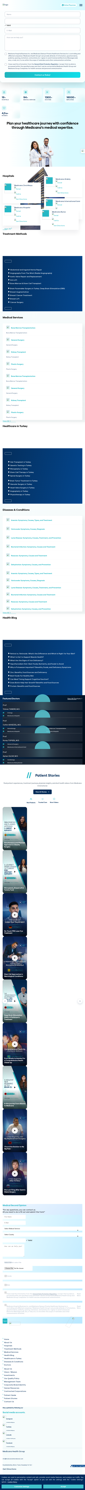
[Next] (80, 1001)
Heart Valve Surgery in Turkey (22, 488)
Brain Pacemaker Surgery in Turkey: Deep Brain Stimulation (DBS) (37, 288)
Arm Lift (13, 280)
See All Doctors (74, 698)
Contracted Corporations (15, 1391)
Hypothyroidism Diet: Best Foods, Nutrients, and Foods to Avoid (37, 664)
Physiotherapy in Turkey (20, 494)
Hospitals (8, 1346)
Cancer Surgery (16, 302)
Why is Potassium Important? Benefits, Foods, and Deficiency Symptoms (40, 667)
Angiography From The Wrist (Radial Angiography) (31, 273)
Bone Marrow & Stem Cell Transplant (25, 283)
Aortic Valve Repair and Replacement (26, 276)
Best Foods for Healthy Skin (22, 676)
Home (6, 1339)
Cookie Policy (12, 1482)
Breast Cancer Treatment (21, 295)
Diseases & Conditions (13, 1362)
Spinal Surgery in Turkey (20, 476)
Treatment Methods (12, 1349)
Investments (9, 1375)
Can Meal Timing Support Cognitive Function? (29, 679)
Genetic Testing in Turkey (21, 465)
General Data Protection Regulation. (46, 64)
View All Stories (41, 792)
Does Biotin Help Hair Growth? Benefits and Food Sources (34, 682)
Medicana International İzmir (68, 201)
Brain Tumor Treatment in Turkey (24, 481)
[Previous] (5, 1001)
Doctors (7, 1365)
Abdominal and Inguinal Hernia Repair (26, 270)
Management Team (12, 1381)
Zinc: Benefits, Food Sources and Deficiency (28, 672)
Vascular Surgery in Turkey (21, 484)
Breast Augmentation (19, 292)
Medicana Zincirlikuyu (23, 185)
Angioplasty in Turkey (19, 491)
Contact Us (9, 1401)
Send (5, 1321)
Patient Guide (10, 1395)
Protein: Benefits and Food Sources (25, 686)
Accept (63, 1486)
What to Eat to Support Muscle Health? (27, 657)
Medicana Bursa (59, 212)
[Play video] (15, 828)
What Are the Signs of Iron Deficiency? (26, 660)
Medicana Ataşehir (22, 207)
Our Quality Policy (11, 1378)
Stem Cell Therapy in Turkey (22, 472)
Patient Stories (10, 1398)
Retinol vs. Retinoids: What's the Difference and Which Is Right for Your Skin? (42, 653)
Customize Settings (21, 1486)
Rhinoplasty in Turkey (19, 469)
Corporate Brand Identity (15, 1385)
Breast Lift (14, 299)
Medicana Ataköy (63, 179)
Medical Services (11, 1352)
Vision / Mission (10, 1372)
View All (7, 229)
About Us (8, 1342)
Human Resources (11, 1388)
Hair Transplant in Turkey (20, 462)
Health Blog (9, 1355)
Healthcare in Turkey (12, 1358)
